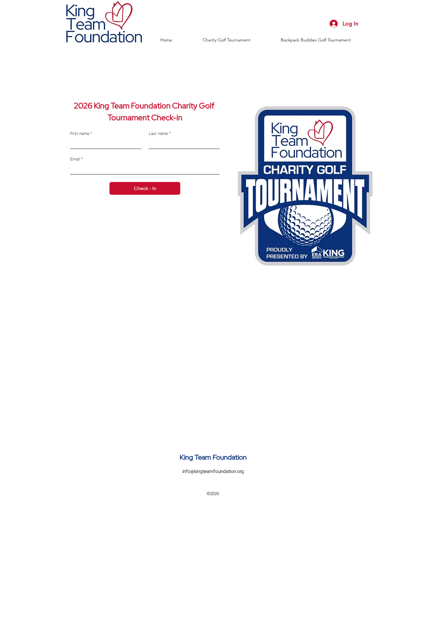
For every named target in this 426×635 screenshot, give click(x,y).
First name (81, 133)
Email (76, 158)
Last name (160, 133)
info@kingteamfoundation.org (213, 471)
